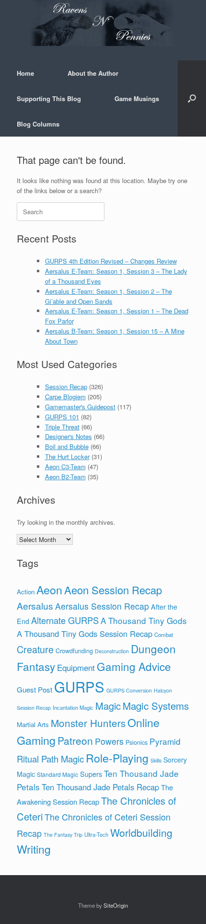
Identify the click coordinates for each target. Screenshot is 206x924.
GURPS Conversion (129, 690)
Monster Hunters (88, 723)
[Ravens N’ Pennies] (103, 23)
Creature (35, 649)
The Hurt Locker (67, 456)
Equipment (76, 667)
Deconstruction (112, 651)
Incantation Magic (73, 707)
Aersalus (35, 605)
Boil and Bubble (67, 446)
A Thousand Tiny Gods (144, 620)
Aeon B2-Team (65, 476)
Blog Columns (38, 123)
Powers (109, 741)
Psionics (137, 742)
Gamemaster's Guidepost (80, 406)
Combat (163, 634)
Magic (108, 706)
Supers (91, 774)
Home (25, 73)
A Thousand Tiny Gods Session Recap (84, 633)
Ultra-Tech (96, 834)
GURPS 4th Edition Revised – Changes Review (111, 261)
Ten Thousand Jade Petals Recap (100, 787)
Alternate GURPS (65, 620)
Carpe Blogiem (65, 396)
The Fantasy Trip (63, 834)
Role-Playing (117, 758)
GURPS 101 (62, 416)
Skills (155, 760)
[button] (192, 98)
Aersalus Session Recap (102, 606)
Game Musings (136, 98)
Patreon (75, 740)
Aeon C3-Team (65, 466)
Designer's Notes (68, 436)
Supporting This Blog (49, 98)
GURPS (79, 686)
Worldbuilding (141, 832)
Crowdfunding (74, 650)
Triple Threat (62, 426)
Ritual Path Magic (50, 758)
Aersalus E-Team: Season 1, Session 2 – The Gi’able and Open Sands (108, 296)
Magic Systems (156, 705)
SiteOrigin (115, 905)
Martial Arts (33, 724)
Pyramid (165, 741)
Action (25, 591)
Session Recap (66, 386)
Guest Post (34, 689)
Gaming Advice (134, 666)
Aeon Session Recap (113, 589)
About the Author (93, 73)
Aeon (49, 589)
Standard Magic (57, 774)
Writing (34, 849)
